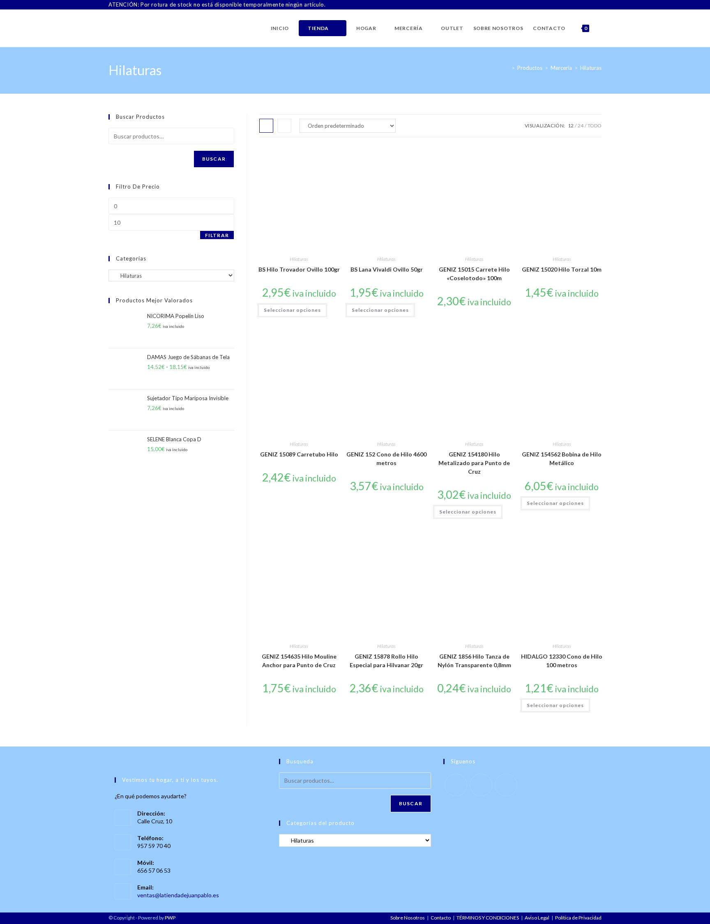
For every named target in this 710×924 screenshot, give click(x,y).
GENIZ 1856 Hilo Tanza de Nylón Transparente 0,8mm (474, 660)
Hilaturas (591, 68)
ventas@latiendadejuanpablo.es (178, 895)
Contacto (441, 918)
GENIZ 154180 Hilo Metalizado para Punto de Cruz (474, 463)
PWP (170, 918)
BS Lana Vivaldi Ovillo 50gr (386, 269)
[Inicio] (507, 68)
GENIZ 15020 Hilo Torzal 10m (562, 269)
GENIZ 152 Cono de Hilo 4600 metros (386, 458)
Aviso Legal (537, 918)
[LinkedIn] (598, 5)
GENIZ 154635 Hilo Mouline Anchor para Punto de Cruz (299, 660)
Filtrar (217, 235)
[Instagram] (590, 5)
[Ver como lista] (284, 126)
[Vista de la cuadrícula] (266, 126)
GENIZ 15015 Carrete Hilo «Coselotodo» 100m (474, 273)
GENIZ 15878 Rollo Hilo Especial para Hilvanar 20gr (386, 660)
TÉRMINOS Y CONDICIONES (487, 918)
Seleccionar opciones (292, 310)
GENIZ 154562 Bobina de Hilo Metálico (562, 458)
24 (580, 125)
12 (571, 125)
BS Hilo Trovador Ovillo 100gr (299, 269)
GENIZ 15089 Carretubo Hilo (299, 454)
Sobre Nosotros (407, 918)
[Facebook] (580, 5)
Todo (595, 125)
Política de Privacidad (578, 918)
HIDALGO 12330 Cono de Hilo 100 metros (561, 660)
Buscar (214, 159)
